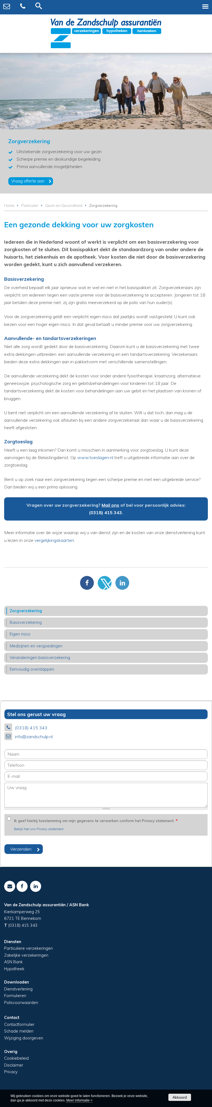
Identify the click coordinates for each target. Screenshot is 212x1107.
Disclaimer (13, 1065)
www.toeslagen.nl (95, 457)
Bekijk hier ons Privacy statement (38, 829)
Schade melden (18, 1031)
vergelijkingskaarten (54, 540)
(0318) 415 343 (105, 512)
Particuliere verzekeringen (28, 948)
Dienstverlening (18, 989)
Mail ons (110, 505)
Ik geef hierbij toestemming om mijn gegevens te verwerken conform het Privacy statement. (95, 820)
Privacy (11, 1071)
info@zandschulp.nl (34, 736)
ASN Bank (13, 961)
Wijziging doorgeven (23, 1038)
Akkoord (180, 1097)
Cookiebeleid (16, 1058)
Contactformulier (19, 1024)
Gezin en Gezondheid (63, 205)
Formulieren (15, 995)
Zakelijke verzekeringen (26, 955)
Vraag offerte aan (27, 181)
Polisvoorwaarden (21, 1002)
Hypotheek (14, 968)
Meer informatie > (79, 1100)
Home (9, 205)
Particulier (29, 205)
